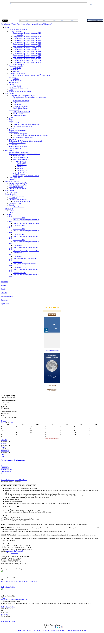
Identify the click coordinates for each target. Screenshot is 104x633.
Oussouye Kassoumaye (20, 157)
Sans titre (20, 35)
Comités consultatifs (15, 80)
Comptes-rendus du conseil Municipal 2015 (27, 49)
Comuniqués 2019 (19, 218)
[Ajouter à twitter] (57, 627)
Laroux (11, 212)
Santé (10, 119)
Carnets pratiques (14, 177)
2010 (10, 265)
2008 (10, 276)
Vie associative (9, 150)
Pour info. (12, 84)
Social (11, 121)
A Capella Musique (19, 174)
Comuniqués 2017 (19, 229)
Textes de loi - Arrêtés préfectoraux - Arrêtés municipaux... (31, 75)
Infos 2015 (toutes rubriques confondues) (26, 242)
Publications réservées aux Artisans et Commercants (29, 97)
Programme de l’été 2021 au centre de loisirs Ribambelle (19, 581)
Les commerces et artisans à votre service (22, 95)
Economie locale (10, 194)
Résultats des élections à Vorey (19, 88)
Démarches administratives (17, 73)
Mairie (7, 27)
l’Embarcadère (17, 104)
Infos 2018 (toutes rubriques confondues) (26, 223)
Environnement (14, 110)
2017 (10, 227)
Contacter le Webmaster (73, 630)
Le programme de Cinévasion (13, 460)
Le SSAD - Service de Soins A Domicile (26, 124)
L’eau (11, 90)
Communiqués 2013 (19, 253)
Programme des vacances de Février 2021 (14, 599)
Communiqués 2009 (19, 273)
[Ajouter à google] (61, 627)
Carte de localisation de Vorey (18, 185)
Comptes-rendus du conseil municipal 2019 (27, 42)
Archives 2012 (22, 168)
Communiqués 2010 (19, 267)
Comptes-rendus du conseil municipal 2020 (27, 40)
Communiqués (13, 69)
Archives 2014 (22, 172)
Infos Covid (17, 86)
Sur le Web (4, 466)
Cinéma (15, 102)
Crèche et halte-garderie (20, 134)
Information (4, 614)
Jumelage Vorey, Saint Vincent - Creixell (26, 176)
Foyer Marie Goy (6, 469)
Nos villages (9, 209)
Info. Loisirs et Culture (20, 108)
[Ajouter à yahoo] (59, 627)
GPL (84, 630)
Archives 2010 (22, 165)
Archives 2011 (21, 166)
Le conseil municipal (15, 31)
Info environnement (19, 115)
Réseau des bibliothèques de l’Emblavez (14, 480)
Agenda (3, 285)
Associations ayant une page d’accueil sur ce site (24, 154)
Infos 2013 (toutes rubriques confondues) (26, 251)
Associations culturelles (20, 106)
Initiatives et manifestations (21, 201)
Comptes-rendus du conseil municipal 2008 (27, 62)
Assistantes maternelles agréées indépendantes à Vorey (30, 135)
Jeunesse (3, 443)
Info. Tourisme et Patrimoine (18, 188)
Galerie (3, 289)
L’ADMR (16, 123)
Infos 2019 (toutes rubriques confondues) (26, 220)
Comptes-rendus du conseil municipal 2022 (27, 37)
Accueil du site (5, 24)
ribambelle (14, 553)
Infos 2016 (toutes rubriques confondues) (26, 236)
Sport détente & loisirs (16, 187)
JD (4, 580)
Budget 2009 (17, 68)
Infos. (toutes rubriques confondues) (24, 263)
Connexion (4, 300)
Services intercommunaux (17, 130)
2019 (10, 216)
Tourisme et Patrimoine (12, 181)
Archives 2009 (22, 163)
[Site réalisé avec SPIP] (2, 419)
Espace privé (5, 304)
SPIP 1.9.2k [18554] (24, 630)
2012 (10, 254)
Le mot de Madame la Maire (18, 29)
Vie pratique (13, 145)
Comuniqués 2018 (19, 225)
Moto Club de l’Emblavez (21, 159)
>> (12, 423)
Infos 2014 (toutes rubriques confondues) (26, 247)
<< (2, 423)
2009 (10, 271)
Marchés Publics (14, 82)
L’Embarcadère (6, 471)
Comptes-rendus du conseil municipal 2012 (27, 55)
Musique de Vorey (19, 155)
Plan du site (4, 282)
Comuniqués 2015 (19, 240)
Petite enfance (26, 24)
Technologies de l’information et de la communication (26, 141)
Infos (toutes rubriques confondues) (24, 258)
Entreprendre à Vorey (16, 203)
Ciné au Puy (5, 468)
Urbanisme (12, 77)
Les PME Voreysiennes (16, 196)
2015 (10, 238)
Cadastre (16, 79)
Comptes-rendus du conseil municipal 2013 (27, 53)
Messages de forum (7, 296)
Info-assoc (12, 179)
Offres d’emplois (18, 207)
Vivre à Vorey (15, 24)
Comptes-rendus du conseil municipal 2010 (27, 58)
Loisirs (3, 454)
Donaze (11, 210)
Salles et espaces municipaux (18, 146)
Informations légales (57, 630)
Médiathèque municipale (21, 101)
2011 (10, 260)
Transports (12, 139)
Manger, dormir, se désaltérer (18, 183)
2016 (10, 232)
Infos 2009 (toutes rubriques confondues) (26, 274)
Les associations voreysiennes (18, 152)
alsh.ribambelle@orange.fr (14, 551)
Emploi (11, 205)
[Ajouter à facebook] (55, 627)
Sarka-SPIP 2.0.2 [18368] (41, 630)
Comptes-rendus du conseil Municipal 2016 (27, 48)
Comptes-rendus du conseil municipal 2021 (27, 38)
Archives (8, 214)
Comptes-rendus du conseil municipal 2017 (27, 46)
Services (11, 117)
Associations (5, 451)
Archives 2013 (22, 170)
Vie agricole (13, 198)
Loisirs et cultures (14, 99)
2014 (10, 243)
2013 (10, 249)
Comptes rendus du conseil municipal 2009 (27, 60)
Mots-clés (4, 293)
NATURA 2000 (18, 113)
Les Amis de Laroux (19, 161)
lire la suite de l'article (8, 587)
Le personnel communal (16, 64)
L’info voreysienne (15, 148)
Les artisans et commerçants (18, 199)
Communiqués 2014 (19, 245)
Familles (3, 447)
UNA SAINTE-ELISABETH (22, 126)
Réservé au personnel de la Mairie (20, 91)
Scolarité (12, 128)
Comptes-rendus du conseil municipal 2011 (27, 57)
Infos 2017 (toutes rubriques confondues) (26, 231)
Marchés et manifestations (17, 143)
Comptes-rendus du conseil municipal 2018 (27, 44)
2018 (10, 221)
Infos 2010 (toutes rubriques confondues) (26, 269)
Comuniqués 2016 (19, 234)
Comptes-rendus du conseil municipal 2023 (27, 33)
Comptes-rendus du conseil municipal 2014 (27, 51)
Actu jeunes (13, 192)
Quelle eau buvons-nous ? (21, 112)
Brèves (3, 456)
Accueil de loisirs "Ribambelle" (42, 24)
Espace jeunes (9, 190)
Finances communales (16, 66)
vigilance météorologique (52, 350)
